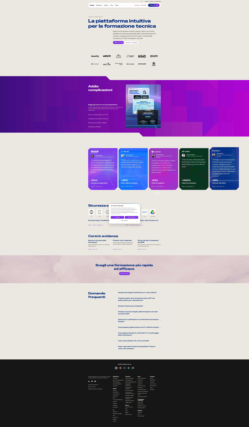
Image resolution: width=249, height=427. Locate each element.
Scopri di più (91, 249)
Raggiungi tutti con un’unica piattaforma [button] (102, 105)
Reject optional (131, 217)
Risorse (117, 5)
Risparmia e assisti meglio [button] (97, 123)
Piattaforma (99, 5)
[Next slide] (158, 193)
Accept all (117, 217)
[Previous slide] (155, 193)
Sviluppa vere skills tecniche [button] (98, 119)
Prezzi (111, 5)
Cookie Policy (124, 212)
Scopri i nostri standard (94, 225)
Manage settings (124, 220)
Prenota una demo (118, 42)
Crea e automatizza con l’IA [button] (98, 115)
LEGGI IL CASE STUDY (96, 186)
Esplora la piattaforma (131, 42)
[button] (154, 56)
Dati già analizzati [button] (94, 127)
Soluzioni (106, 5)
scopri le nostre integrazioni (133, 225)
